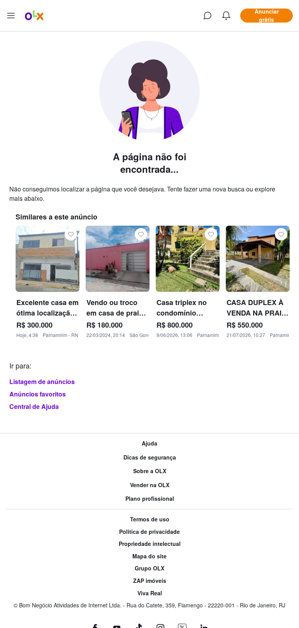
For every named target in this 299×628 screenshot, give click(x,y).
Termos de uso (149, 519)
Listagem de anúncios (42, 381)
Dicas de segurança (149, 457)
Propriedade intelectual (150, 543)
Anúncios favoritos (37, 393)
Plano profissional (149, 498)
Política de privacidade (149, 531)
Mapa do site (149, 556)
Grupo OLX (149, 568)
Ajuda (149, 443)
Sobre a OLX (149, 471)
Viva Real (149, 593)
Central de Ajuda (34, 406)
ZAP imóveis (149, 580)
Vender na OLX (149, 485)
